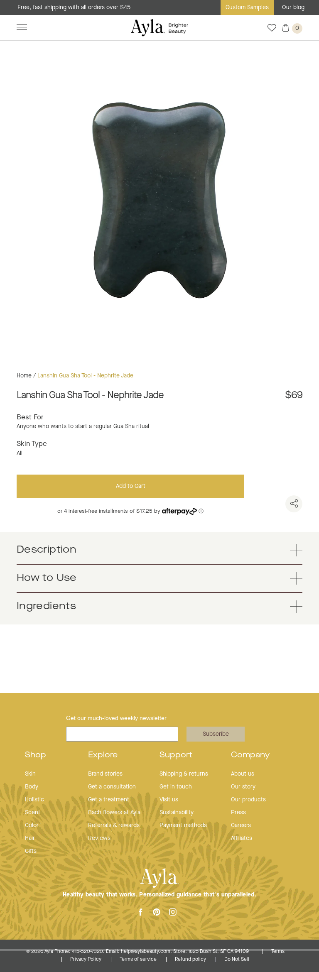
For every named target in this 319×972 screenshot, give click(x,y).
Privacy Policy (86, 959)
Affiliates (241, 838)
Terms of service (139, 959)
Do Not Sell (236, 959)
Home (24, 376)
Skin (30, 774)
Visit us (169, 800)
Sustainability (177, 812)
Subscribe (216, 734)
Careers (241, 825)
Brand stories (105, 774)
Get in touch (176, 787)
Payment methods (183, 825)
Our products (248, 800)
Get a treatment (108, 800)
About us (242, 774)
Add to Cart (130, 486)
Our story (243, 787)
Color (32, 825)
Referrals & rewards (114, 825)
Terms (278, 951)
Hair (30, 838)
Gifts (31, 851)
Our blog (293, 7)
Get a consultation (112, 787)
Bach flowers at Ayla (114, 812)
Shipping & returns (184, 774)
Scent (32, 812)
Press (238, 812)
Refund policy (191, 959)
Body (31, 787)
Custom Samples (247, 7)
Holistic (34, 800)
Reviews (99, 838)
